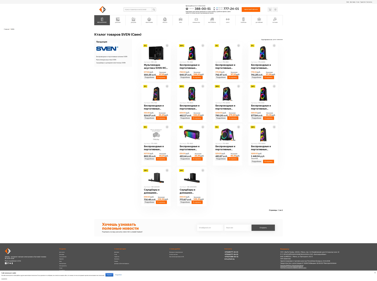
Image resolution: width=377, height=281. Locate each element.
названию (280, 39)
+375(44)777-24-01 (231, 254)
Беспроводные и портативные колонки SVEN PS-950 (190, 66)
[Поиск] (154, 10)
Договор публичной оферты (121, 263)
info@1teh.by (229, 259)
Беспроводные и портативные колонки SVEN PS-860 (190, 148)
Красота (61, 259)
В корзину (161, 77)
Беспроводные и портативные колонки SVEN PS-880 (226, 148)
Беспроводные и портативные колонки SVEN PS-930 (261, 107)
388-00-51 (203, 8)
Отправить (263, 228)
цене (274, 39)
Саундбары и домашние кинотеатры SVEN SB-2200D (154, 191)
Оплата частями (173, 254)
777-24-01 (231, 8)
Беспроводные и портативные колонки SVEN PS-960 (154, 148)
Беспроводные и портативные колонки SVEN (111, 56)
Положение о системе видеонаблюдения (291, 266)
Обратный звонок (251, 9)
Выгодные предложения (176, 252)
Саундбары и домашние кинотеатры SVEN (110, 63)
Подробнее (149, 77)
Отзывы (116, 261)
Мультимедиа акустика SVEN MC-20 (155, 66)
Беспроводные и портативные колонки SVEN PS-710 (154, 107)
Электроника (62, 256)
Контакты (369, 2)
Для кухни (62, 252)
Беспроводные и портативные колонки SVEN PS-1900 (261, 148)
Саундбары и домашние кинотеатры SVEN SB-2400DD (190, 191)
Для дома (61, 254)
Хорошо (109, 275)
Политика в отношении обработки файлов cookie (293, 267)
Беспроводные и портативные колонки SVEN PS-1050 (261, 66)
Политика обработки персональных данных (291, 265)
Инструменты (63, 265)
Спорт (60, 268)
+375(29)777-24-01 (231, 252)
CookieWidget (4, 278)
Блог (348, 2)
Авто (60, 261)
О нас (357, 2)
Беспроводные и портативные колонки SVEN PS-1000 (226, 107)
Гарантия (363, 2)
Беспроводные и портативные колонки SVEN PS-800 (190, 107)
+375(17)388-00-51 (231, 257)
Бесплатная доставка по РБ (176, 256)
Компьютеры (62, 263)
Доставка (352, 2)
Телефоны (62, 270)
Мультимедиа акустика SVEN (106, 60)
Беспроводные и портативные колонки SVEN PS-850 (226, 66)
